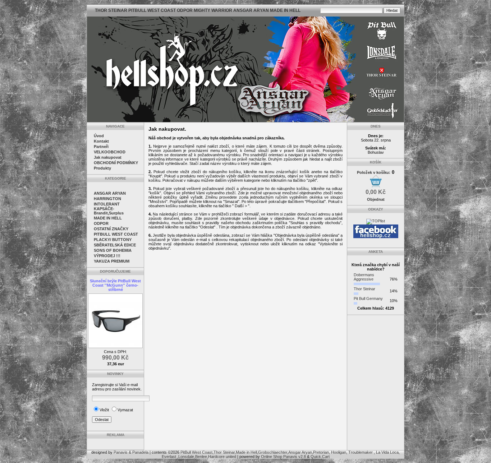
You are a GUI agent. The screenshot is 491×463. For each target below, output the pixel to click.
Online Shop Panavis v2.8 (283, 456)
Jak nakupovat (107, 157)
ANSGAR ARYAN (110, 193)
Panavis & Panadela (132, 452)
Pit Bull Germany (368, 298)
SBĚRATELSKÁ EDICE (115, 245)
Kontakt (101, 141)
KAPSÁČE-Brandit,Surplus (109, 211)
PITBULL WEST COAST (116, 234)
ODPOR (101, 223)
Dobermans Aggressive (364, 277)
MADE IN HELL (108, 218)
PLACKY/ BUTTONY (113, 239)
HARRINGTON (107, 198)
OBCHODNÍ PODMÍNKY (116, 163)
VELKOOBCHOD (109, 152)
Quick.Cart (320, 456)
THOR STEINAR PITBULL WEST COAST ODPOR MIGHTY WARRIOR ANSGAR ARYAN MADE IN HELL (197, 10)
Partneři (101, 146)
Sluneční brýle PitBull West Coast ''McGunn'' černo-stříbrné (115, 285)
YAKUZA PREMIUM (111, 261)
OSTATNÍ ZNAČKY (111, 229)
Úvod (99, 136)
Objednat (376, 199)
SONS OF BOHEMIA (113, 250)
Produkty (102, 168)
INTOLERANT (107, 204)
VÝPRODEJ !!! (107, 256)
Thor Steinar (364, 289)
